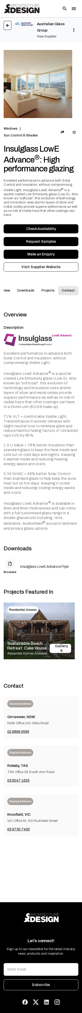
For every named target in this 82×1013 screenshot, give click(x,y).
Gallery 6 (61, 648)
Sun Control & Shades (21, 135)
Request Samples (41, 241)
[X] (36, 1002)
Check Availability (41, 229)
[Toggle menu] (73, 8)
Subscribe (41, 985)
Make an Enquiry (41, 254)
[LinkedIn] (46, 1002)
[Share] (62, 132)
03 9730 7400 (18, 829)
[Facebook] (25, 1002)
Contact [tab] (68, 290)
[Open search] (64, 8)
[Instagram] (57, 1002)
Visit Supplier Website (40, 267)
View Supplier (46, 36)
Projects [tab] (47, 290)
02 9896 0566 (18, 732)
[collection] (74, 132)
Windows (10, 128)
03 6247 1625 (18, 780)
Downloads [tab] (25, 290)
